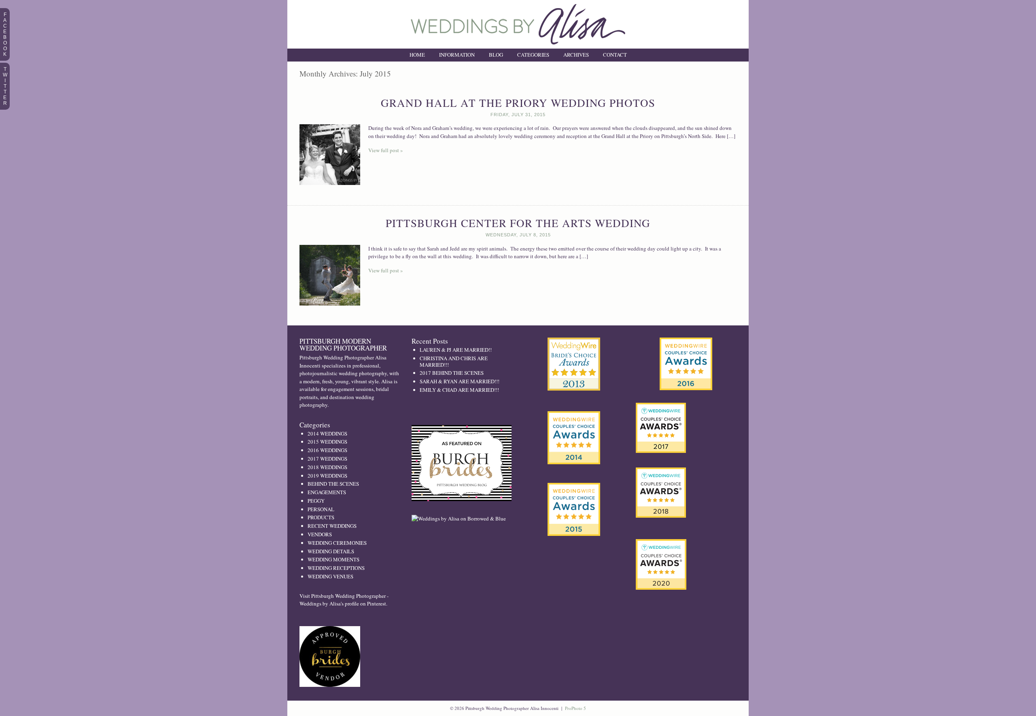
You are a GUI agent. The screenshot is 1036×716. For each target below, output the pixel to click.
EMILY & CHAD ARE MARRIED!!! (459, 389)
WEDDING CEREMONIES (337, 542)
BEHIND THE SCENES (333, 483)
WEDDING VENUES (330, 576)
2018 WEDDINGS (327, 467)
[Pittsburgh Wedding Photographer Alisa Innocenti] (518, 46)
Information (457, 54)
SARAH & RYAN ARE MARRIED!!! (459, 381)
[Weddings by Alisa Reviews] (686, 364)
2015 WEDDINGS (327, 441)
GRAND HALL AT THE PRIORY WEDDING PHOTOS (518, 103)
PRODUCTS (321, 517)
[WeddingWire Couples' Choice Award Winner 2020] (661, 587)
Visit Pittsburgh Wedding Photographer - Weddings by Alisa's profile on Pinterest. (343, 600)
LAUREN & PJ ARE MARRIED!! (456, 349)
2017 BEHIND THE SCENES (452, 372)
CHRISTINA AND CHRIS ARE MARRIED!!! (454, 361)
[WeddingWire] (574, 489)
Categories (533, 54)
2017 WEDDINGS (327, 458)
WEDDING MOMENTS (333, 559)
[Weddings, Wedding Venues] (574, 344)
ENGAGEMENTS (327, 492)
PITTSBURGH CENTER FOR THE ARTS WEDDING (518, 223)
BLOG (496, 54)
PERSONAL (321, 509)
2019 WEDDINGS (327, 475)
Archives (576, 54)
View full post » (385, 150)
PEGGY (316, 500)
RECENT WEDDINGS (332, 525)
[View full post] (329, 154)
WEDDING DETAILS (331, 551)
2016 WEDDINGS (327, 450)
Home (417, 54)
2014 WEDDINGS (327, 433)
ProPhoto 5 (575, 708)
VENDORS (320, 534)
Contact (615, 54)
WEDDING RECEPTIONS (336, 568)
